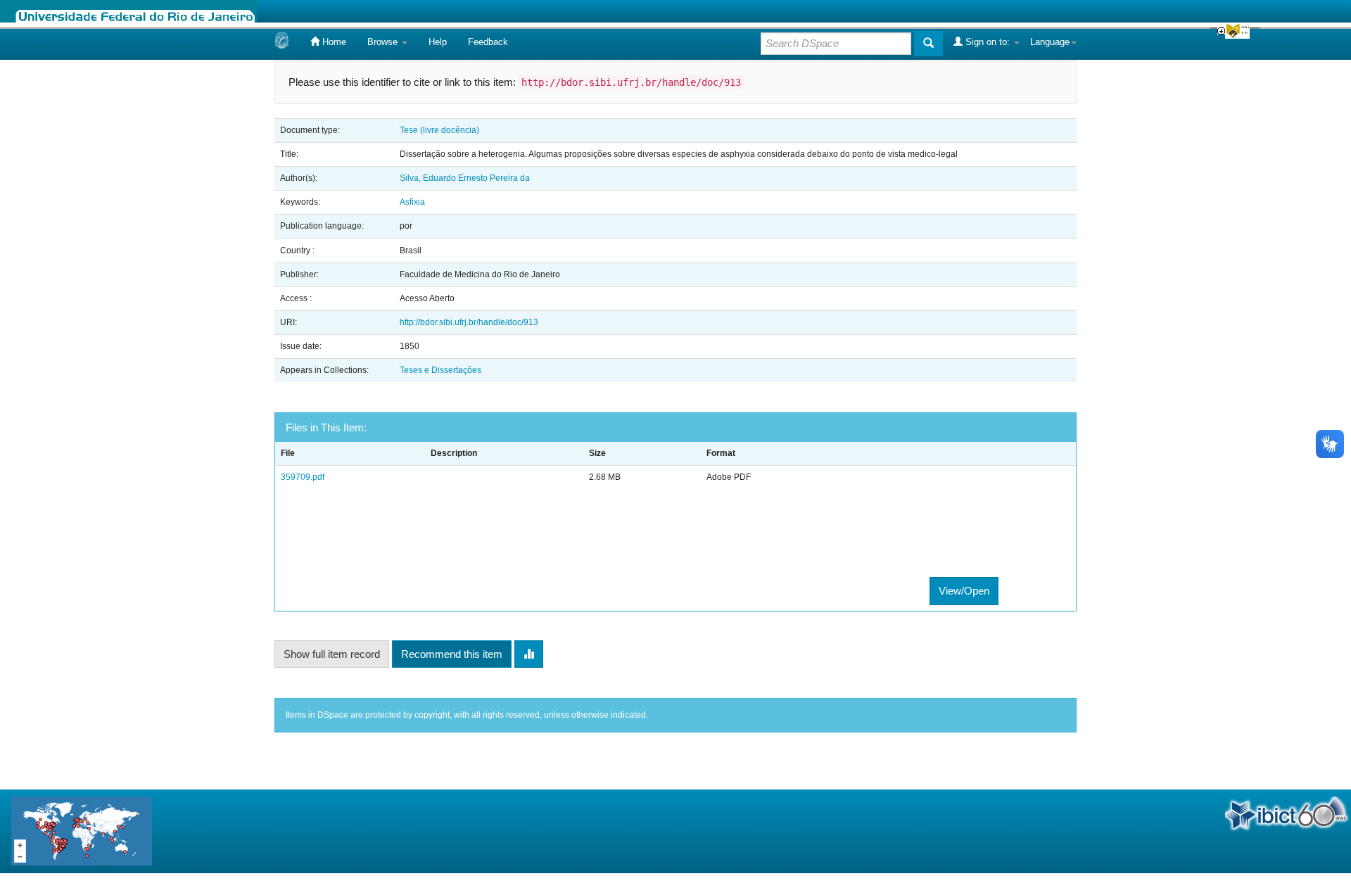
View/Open (964, 591)
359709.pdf (302, 477)
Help (438, 42)
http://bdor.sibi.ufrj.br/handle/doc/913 (469, 322)
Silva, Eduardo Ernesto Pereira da (465, 178)
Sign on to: (988, 42)
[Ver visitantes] (81, 830)
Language (1050, 42)
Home (332, 42)
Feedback (488, 42)
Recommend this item (451, 654)
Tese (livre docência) (439, 130)
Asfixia (412, 202)
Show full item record (332, 654)
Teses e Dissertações (440, 370)
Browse (383, 42)
